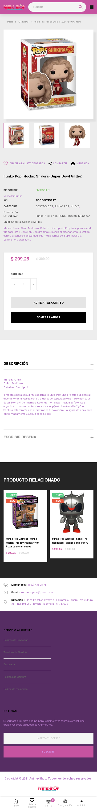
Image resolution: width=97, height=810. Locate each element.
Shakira (16, 221)
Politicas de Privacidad (16, 640)
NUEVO (75, 206)
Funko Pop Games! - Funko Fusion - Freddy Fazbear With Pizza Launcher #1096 (22, 542)
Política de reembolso (16, 689)
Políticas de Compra (15, 676)
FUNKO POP (61, 206)
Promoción (11, 212)
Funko (40, 216)
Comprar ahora (49, 317)
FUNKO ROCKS (68, 216)
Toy (40, 221)
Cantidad (17, 274)
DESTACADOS (44, 206)
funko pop (51, 216)
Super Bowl (29, 221)
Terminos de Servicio (15, 652)
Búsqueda (9, 664)
